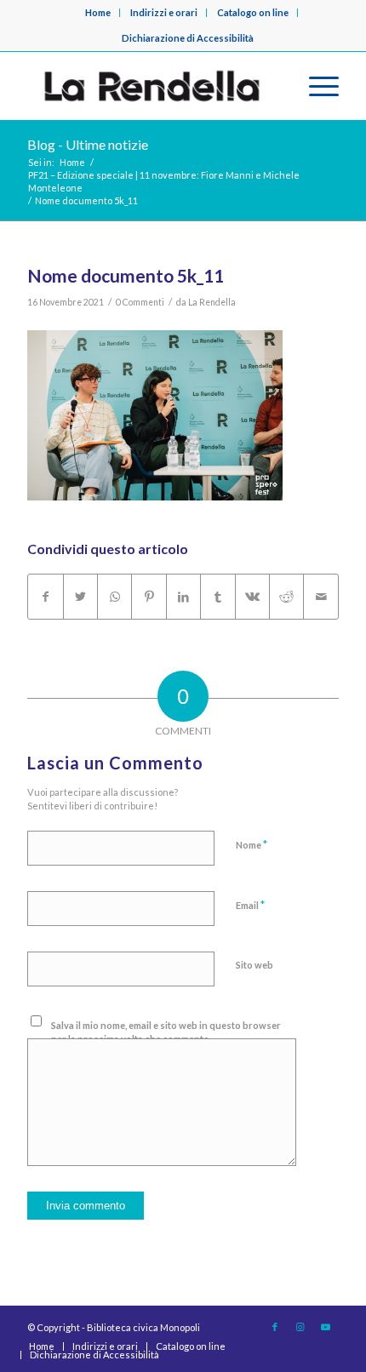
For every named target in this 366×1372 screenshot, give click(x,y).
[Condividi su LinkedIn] (183, 597)
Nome (251, 844)
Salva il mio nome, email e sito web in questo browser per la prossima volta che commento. (166, 1032)
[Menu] (315, 86)
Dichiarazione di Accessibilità (188, 37)
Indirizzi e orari (163, 12)
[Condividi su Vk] (252, 597)
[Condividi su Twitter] (80, 597)
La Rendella (212, 302)
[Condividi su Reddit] (286, 597)
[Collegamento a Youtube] (326, 1327)
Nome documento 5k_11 (125, 275)
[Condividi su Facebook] (45, 597)
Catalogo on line (253, 12)
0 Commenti (140, 302)
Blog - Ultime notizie (87, 144)
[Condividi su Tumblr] (217, 597)
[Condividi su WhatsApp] (114, 597)
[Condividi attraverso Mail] (321, 597)
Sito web (254, 964)
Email (250, 905)
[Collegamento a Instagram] (300, 1327)
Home (98, 12)
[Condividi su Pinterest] (148, 597)
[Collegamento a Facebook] (275, 1327)
